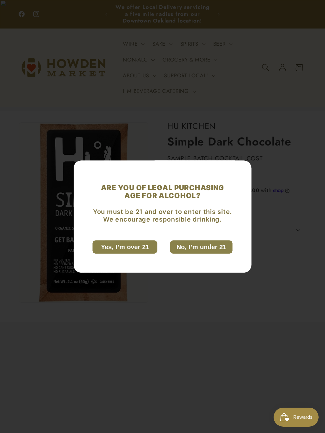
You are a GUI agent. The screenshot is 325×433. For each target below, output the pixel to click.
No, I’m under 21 (201, 246)
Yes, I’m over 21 (125, 246)
